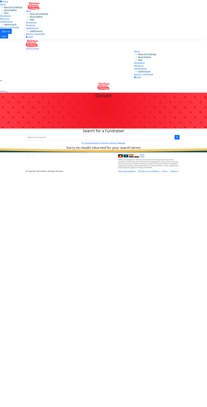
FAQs (32, 19)
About (28, 11)
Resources (30, 25)
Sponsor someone (32, 48)
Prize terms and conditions (148, 171)
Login (30, 36)
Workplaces (31, 22)
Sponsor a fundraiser (35, 34)
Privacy (164, 171)
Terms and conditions (126, 171)
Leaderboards (32, 28)
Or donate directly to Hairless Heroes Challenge (103, 143)
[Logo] (33, 5)
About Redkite (36, 16)
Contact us (174, 171)
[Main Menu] (1, 80)
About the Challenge (39, 13)
